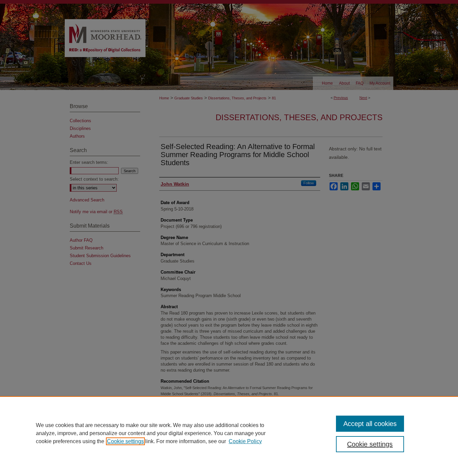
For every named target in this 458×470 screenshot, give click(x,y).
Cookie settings (125, 441)
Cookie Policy (245, 441)
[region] (229, 433)
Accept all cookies (370, 423)
